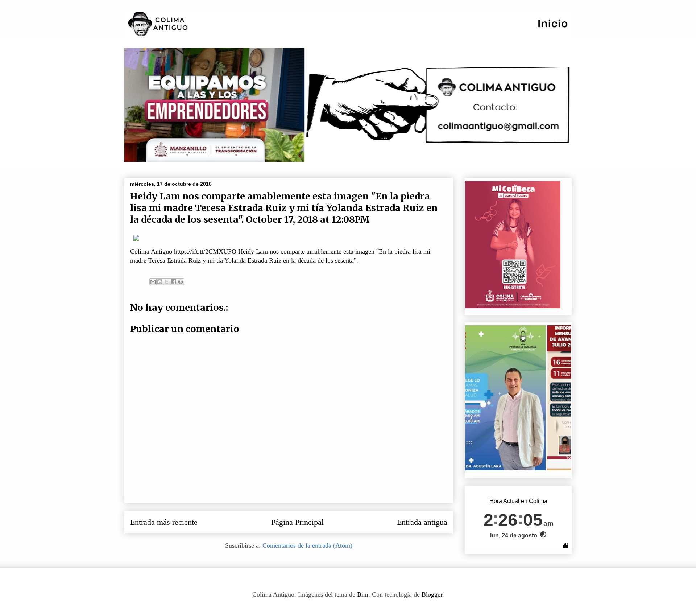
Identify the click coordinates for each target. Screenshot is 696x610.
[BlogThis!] (159, 281)
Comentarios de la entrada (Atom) (307, 545)
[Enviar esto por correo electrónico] (153, 281)
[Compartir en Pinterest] (180, 281)
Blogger (432, 594)
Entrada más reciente (164, 522)
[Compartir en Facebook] (173, 281)
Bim (362, 594)
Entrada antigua (422, 522)
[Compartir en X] (166, 281)
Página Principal (297, 522)
